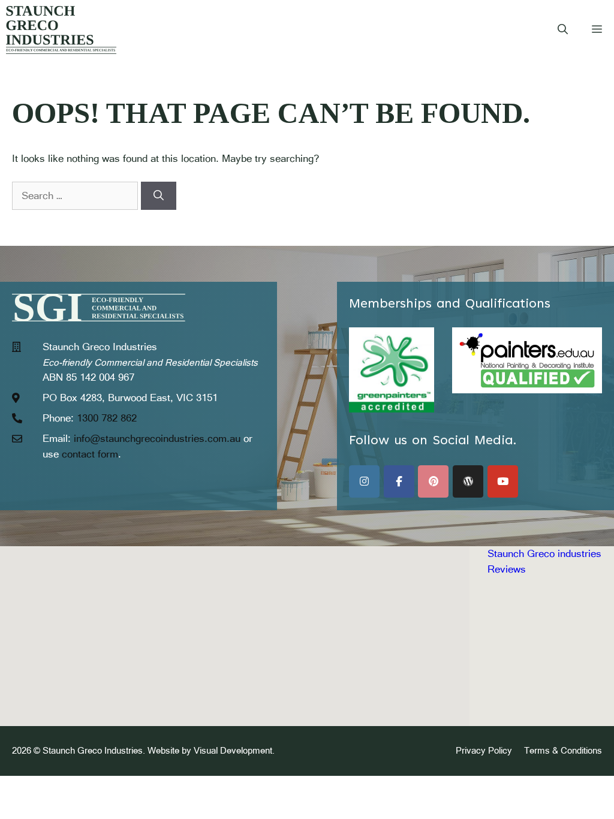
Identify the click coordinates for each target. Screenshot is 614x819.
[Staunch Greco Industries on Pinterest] (433, 481)
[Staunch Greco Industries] (61, 30)
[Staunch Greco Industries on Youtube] (502, 481)
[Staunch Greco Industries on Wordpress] (468, 481)
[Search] (158, 196)
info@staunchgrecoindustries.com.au (157, 438)
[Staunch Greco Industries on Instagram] (364, 481)
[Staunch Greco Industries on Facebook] (399, 481)
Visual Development (233, 750)
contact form (90, 454)
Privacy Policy (484, 750)
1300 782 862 (107, 418)
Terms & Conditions (563, 750)
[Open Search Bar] (563, 30)
